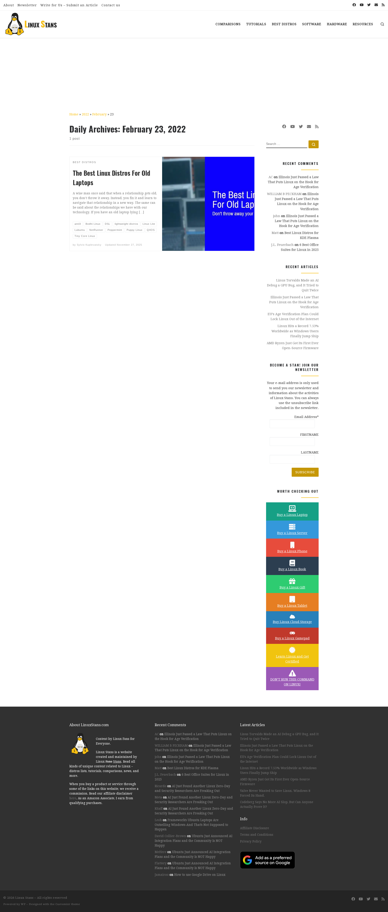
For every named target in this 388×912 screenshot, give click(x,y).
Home (73, 114)
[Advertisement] (194, 71)
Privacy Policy (251, 841)
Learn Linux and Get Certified (292, 659)
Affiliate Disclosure (254, 828)
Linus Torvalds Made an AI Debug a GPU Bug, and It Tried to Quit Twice (293, 285)
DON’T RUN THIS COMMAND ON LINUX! (292, 682)
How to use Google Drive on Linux (199, 874)
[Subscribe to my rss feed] (383, 5)
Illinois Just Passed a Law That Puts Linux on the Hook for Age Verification (293, 182)
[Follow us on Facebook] (354, 5)
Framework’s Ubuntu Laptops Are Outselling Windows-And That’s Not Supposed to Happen (191, 824)
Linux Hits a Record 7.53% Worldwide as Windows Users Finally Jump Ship (295, 331)
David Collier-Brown (170, 836)
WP (23, 904)
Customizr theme (67, 904)
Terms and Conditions (256, 834)
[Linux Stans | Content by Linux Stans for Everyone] (31, 23)
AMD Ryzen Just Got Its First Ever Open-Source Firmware (293, 345)
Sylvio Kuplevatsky (89, 244)
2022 (85, 114)
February (99, 114)
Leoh (158, 820)
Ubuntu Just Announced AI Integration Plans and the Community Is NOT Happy (193, 840)
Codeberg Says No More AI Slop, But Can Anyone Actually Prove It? (276, 804)
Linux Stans (24, 897)
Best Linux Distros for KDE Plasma (192, 768)
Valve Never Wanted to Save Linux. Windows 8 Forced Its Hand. (275, 793)
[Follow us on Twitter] (369, 5)
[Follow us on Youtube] (362, 5)
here (72, 798)
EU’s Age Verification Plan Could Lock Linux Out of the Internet (293, 316)
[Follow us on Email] (376, 5)
